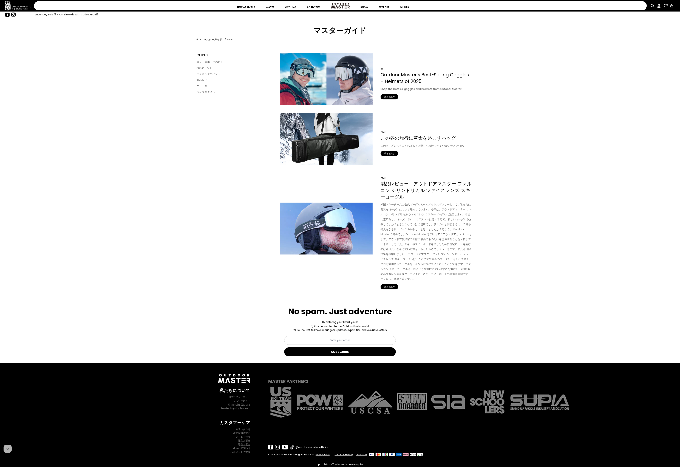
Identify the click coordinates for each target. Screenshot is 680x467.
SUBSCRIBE (340, 351)
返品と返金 (244, 444)
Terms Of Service (344, 454)
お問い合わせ (243, 429)
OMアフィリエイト (239, 397)
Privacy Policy (323, 454)
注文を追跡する (241, 433)
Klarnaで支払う (241, 448)
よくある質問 (243, 437)
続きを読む (389, 96)
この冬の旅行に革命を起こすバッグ (418, 138)
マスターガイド (213, 39)
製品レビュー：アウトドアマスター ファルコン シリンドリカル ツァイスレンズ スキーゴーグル (426, 190)
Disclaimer (361, 454)
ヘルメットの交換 (240, 452)
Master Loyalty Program (235, 408)
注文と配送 (244, 440)
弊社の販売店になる (239, 404)
